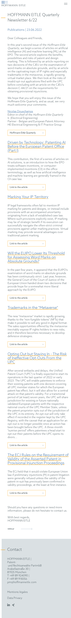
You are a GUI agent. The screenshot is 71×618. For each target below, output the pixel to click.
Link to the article (19, 187)
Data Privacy (14, 598)
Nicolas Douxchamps (20, 111)
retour (11, 529)
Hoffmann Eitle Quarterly (23, 133)
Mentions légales (17, 592)
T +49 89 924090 (17, 575)
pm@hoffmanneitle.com (21, 582)
